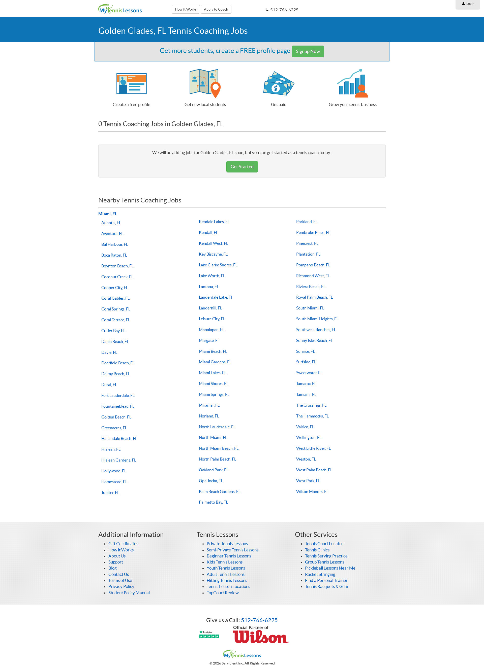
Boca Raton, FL (114, 255)
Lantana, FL (209, 286)
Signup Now (308, 51)
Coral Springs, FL (115, 309)
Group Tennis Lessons (324, 561)
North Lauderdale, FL (217, 427)
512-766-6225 (259, 620)
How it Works (186, 9)
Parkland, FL (307, 221)
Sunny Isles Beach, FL (314, 340)
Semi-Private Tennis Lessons (232, 549)
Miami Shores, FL (213, 383)
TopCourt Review (223, 592)
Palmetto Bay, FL (213, 502)
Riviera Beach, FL (310, 286)
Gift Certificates (123, 543)
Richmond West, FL (313, 275)
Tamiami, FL (306, 394)
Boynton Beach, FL (117, 266)
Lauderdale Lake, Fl (215, 297)
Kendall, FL (208, 232)
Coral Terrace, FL (115, 320)
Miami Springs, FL (214, 394)
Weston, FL (306, 459)
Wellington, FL (308, 437)
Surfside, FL (306, 362)
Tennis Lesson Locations (228, 586)
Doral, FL (109, 384)
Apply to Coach (216, 9)
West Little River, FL (313, 448)
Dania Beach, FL (115, 341)
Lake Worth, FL (212, 275)
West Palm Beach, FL (314, 470)
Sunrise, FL (305, 351)
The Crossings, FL (311, 405)
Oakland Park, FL (213, 470)
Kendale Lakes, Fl (214, 221)
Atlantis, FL (111, 222)
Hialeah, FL (110, 449)
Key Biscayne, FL (213, 254)
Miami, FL (107, 213)
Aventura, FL (112, 233)
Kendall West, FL (213, 243)
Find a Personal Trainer (326, 580)
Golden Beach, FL (116, 417)
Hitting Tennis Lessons (227, 580)
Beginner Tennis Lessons (229, 555)
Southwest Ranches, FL (316, 329)
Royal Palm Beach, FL (314, 297)
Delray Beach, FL (115, 373)
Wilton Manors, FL (312, 491)
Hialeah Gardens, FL (118, 460)
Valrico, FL (305, 427)
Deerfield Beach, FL (118, 363)
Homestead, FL (114, 481)
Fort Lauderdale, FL (118, 395)
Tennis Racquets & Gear (327, 586)
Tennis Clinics (317, 549)
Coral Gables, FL (115, 298)
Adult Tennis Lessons (226, 574)
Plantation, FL (308, 254)
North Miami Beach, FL (218, 448)
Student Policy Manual (129, 592)
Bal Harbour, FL (114, 244)
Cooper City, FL (114, 287)
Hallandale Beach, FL (119, 438)
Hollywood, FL (113, 471)
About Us (117, 555)
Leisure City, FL (212, 319)
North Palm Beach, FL (217, 459)
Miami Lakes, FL (212, 372)
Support (115, 561)
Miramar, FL (209, 405)
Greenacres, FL (114, 428)
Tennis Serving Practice (326, 555)
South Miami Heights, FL (317, 319)
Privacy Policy (121, 586)
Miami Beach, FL (213, 351)
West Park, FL (308, 480)
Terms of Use (120, 580)
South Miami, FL (310, 308)
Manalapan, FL (211, 329)
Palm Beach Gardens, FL (219, 491)
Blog (112, 568)
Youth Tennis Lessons (226, 568)
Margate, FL (209, 340)
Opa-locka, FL (211, 480)
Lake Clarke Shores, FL (218, 265)
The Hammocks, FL (312, 416)
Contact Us (118, 574)
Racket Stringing (320, 574)
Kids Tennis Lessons (225, 561)
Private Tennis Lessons (227, 543)
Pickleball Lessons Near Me (330, 568)
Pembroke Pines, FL (313, 232)
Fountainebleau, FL (117, 406)
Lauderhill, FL (210, 308)
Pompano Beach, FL (313, 265)
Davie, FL (109, 352)
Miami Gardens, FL (215, 362)
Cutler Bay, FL (113, 330)
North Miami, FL (213, 437)
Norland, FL (209, 416)
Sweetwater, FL (309, 372)
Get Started (242, 166)
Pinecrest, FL (307, 243)
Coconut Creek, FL (117, 276)
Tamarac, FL (306, 383)
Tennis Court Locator (324, 543)
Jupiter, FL (110, 492)
